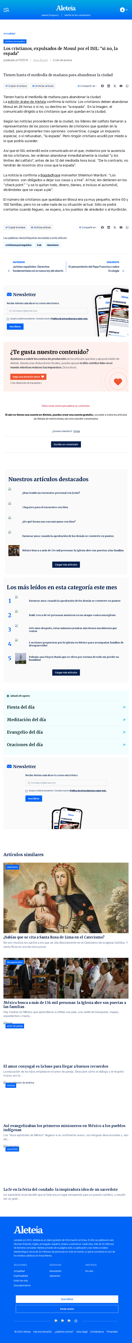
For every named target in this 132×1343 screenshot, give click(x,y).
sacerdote (12, 1149)
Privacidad (112, 1331)
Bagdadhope (50, 175)
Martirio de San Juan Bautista (77, 15)
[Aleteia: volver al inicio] (66, 8)
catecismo (12, 867)
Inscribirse (15, 326)
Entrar (77, 431)
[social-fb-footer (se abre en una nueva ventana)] (62, 1321)
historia (11, 1085)
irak (39, 245)
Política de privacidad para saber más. (69, 318)
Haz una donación (42, 1331)
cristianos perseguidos (18, 245)
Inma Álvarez (40, 60)
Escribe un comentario (66, 444)
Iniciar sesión (67, 1308)
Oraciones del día (25, 744)
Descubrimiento (22, 1285)
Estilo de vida (21, 1280)
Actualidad (9, 33)
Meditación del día (26, 719)
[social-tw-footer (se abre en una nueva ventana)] (69, 1321)
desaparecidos (15, 962)
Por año (89, 1271)
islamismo (53, 245)
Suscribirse (67, 1299)
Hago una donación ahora (26, 376)
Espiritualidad (21, 1275)
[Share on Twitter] (114, 86)
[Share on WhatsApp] (127, 86)
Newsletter (56, 1271)
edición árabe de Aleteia (27, 102)
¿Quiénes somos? (64, 1331)
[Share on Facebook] (102, 86)
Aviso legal (81, 1331)
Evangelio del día (25, 732)
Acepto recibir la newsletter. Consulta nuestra (49, 318)
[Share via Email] (121, 86)
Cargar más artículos (66, 564)
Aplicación (55, 1275)
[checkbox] (8, 319)
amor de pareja (15, 1026)
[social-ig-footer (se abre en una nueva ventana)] (75, 1321)
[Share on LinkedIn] (108, 86)
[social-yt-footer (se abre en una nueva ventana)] (56, 1321)
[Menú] (20, 10)
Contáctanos (97, 1331)
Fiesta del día (21, 707)
